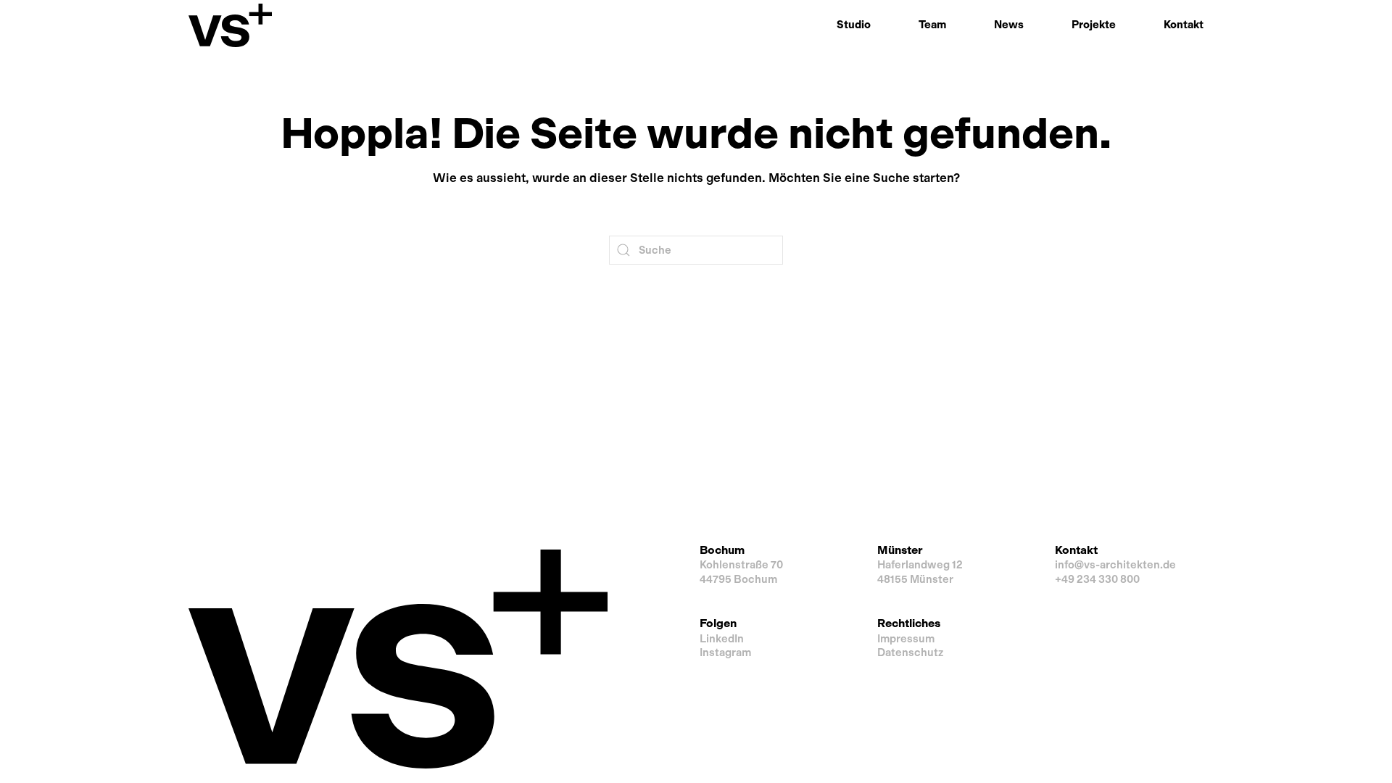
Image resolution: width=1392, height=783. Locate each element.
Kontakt (1184, 24)
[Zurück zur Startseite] (230, 25)
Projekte (1094, 24)
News (1009, 24)
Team (932, 24)
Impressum (906, 638)
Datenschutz (910, 652)
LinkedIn (722, 638)
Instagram (725, 652)
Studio (854, 24)
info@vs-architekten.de (1115, 564)
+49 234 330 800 (1097, 579)
